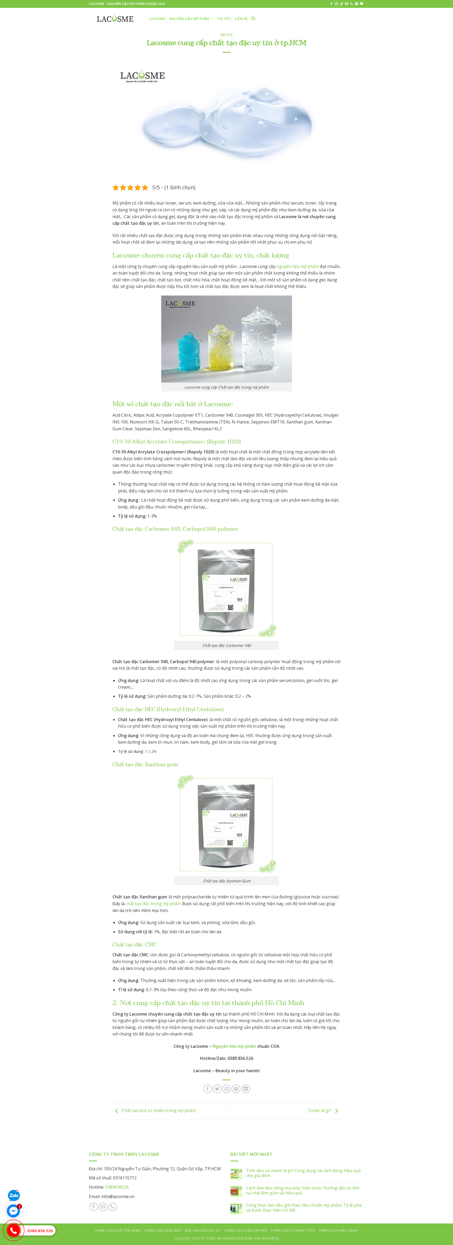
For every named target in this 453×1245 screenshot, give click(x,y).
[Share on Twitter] (217, 1089)
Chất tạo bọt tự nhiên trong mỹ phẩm (158, 1111)
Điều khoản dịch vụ (203, 1230)
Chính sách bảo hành (338, 1230)
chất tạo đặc (154, 404)
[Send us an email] (346, 4)
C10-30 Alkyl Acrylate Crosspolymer (158, 441)
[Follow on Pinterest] (356, 4)
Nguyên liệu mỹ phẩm (189, 18)
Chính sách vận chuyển (245, 1230)
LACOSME (157, 18)
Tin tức (224, 18)
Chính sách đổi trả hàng (118, 1230)
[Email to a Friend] (226, 1089)
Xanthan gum (161, 764)
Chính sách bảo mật (162, 1230)
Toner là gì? (320, 1111)
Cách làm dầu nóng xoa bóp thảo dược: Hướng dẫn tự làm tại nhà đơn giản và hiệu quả (302, 1190)
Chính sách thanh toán (293, 1230)
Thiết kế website (221, 1238)
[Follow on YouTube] (361, 4)
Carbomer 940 (162, 529)
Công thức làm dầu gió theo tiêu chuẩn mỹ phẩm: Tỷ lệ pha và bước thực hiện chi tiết (304, 1208)
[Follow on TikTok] (341, 4)
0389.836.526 (40, 1230)
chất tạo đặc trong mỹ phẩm (153, 903)
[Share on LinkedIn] (245, 1089)
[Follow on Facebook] (331, 4)
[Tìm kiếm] (253, 19)
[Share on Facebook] (207, 1089)
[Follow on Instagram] (336, 4)
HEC (150, 709)
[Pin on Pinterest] (236, 1089)
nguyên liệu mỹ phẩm (298, 266)
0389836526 (117, 1187)
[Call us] (351, 4)
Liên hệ (241, 18)
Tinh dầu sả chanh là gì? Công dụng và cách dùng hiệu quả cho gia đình (303, 1173)
